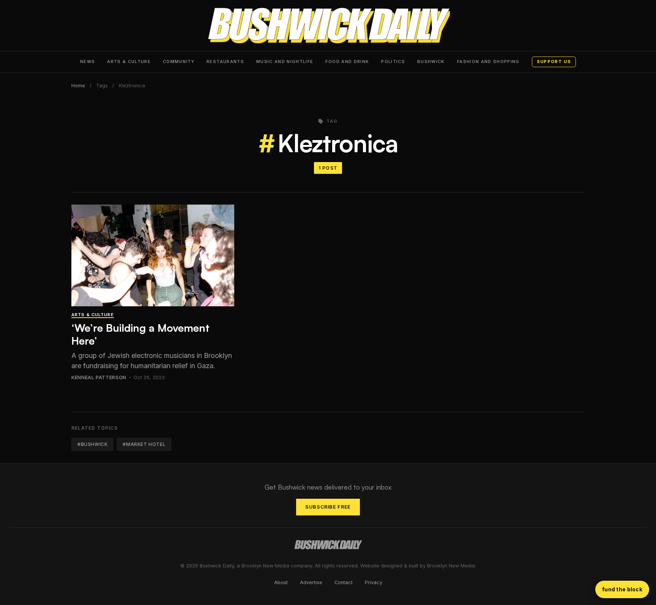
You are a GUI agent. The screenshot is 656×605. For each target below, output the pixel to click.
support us (554, 61)
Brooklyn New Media (451, 566)
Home (78, 85)
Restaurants (225, 61)
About (281, 582)
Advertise (311, 582)
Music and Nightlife (285, 61)
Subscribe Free (328, 507)
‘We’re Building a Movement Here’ (140, 334)
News (87, 61)
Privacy (373, 582)
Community (178, 61)
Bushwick (431, 61)
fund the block (622, 589)
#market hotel (144, 444)
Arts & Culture (129, 61)
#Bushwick (92, 444)
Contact (343, 582)
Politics (393, 61)
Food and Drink (347, 61)
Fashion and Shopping (488, 61)
